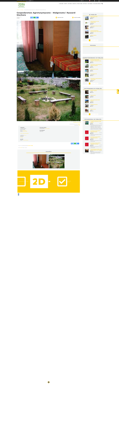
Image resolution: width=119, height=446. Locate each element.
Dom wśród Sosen (93, 73)
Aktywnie (70, 3)
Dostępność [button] (86, 0)
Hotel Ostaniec (93, 95)
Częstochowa (93, 50)
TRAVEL (31, 0)
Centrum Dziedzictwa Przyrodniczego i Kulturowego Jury (95, 31)
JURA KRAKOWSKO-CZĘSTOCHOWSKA (22, 0)
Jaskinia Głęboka (93, 35)
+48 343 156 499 (25, 140)
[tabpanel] (41, 161)
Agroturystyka (47, 128)
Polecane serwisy (97, 3)
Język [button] (92, 0)
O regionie (61, 3)
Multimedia (90, 3)
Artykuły (85, 3)
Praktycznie (79, 3)
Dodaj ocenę (30, 145)
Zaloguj (101, 0)
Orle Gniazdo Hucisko (94, 69)
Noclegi (21, 137)
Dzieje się (74, 3)
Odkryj (65, 3)
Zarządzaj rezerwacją (77, 122)
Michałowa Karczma (93, 104)
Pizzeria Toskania (93, 90)
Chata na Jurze (93, 109)
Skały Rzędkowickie (93, 16)
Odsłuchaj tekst (60, 17)
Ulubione (96, 0)
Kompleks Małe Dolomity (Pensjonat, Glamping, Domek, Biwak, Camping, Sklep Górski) (95, 60)
